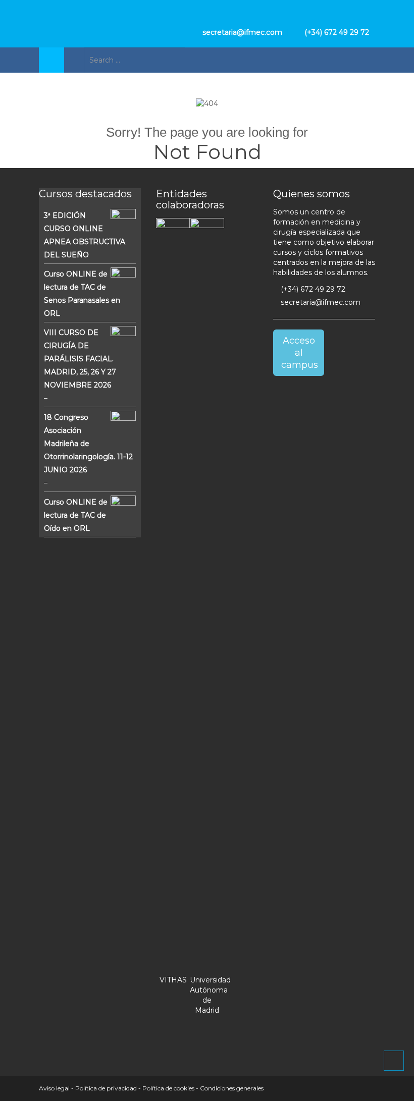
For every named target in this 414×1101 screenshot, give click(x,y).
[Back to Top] (394, 1061)
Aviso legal (54, 1088)
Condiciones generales (232, 1088)
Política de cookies (168, 1088)
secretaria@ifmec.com (319, 302)
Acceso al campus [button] (299, 352)
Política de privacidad (106, 1088)
